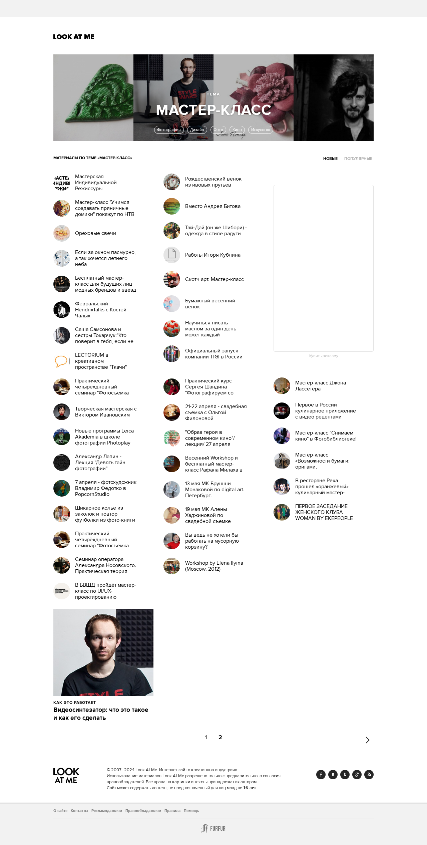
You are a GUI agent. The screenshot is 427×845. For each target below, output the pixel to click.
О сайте (60, 811)
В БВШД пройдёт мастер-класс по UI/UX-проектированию (105, 591)
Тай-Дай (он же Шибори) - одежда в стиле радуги (216, 231)
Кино (237, 129)
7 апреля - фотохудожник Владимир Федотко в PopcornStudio (105, 488)
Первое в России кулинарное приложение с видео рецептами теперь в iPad (325, 414)
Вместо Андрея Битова (213, 206)
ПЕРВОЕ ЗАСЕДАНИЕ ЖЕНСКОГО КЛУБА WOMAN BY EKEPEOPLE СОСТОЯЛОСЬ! (324, 515)
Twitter (345, 774)
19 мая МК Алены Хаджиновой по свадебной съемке (208, 515)
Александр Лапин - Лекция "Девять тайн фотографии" (100, 463)
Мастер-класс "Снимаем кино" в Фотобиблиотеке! (326, 436)
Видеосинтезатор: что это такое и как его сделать (100, 714)
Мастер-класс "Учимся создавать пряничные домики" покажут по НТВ (104, 208)
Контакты (79, 811)
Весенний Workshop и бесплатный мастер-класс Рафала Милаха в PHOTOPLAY (214, 467)
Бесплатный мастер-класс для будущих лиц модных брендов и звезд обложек (105, 287)
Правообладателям (143, 811)
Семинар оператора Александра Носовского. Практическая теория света (105, 568)
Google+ (357, 774)
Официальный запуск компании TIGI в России (214, 354)
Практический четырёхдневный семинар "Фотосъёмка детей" (102, 390)
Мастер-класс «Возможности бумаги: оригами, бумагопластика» (322, 464)
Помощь (191, 811)
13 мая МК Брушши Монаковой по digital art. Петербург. (215, 490)
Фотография (169, 129)
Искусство (260, 129)
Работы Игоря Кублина (213, 255)
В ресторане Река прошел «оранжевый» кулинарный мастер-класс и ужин (322, 490)
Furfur (213, 828)
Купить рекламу (323, 356)
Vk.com (333, 774)
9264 (111, 702)
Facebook (321, 774)
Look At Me (73, 36)
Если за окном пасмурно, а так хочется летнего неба (105, 258)
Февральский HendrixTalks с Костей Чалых (100, 310)
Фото (218, 129)
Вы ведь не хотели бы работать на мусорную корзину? (212, 541)
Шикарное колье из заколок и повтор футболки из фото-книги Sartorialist (105, 517)
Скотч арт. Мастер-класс (214, 279)
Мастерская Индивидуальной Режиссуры (96, 183)
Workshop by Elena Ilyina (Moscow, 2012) (214, 566)
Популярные (358, 158)
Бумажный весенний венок (210, 304)
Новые (330, 158)
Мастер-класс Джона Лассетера (320, 386)
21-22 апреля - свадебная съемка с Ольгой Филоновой (216, 412)
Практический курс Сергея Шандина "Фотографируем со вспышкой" (209, 390)
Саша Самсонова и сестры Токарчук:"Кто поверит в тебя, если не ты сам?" (104, 338)
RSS (369, 774)
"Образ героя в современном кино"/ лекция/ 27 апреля (210, 438)
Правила (172, 811)
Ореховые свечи (95, 233)
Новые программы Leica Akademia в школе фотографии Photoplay (104, 437)
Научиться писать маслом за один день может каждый (210, 329)
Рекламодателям (106, 811)
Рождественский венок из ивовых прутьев (213, 182)
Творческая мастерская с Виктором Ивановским (106, 412)
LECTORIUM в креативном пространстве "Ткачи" (101, 361)
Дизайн (197, 129)
